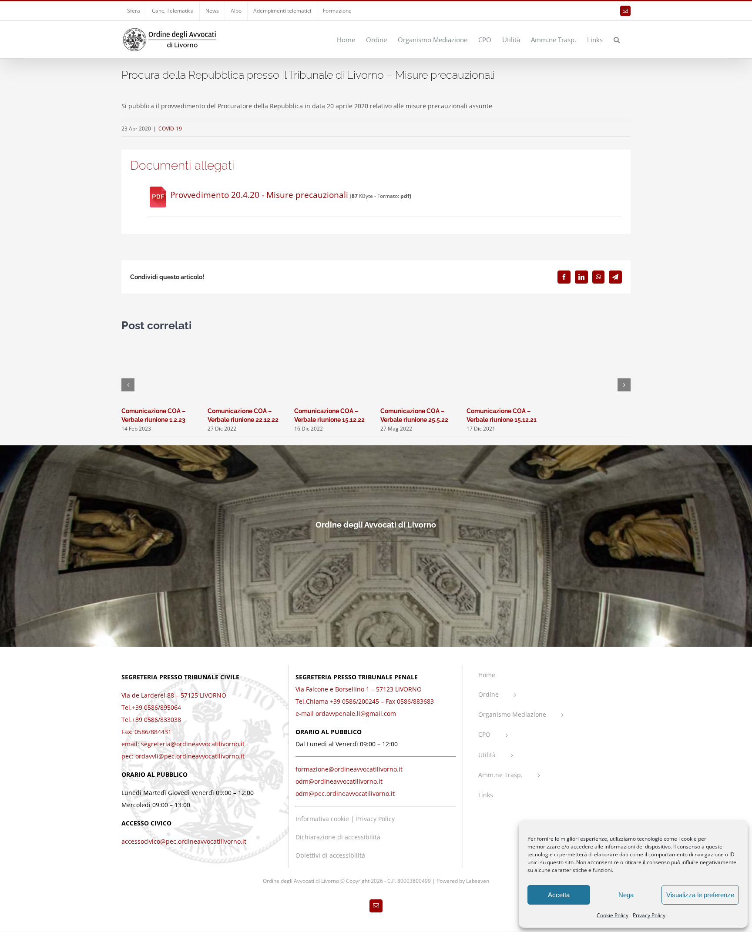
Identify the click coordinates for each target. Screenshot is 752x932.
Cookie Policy (612, 915)
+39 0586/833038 (156, 719)
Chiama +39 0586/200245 (342, 701)
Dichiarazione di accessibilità (337, 837)
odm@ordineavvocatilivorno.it (339, 781)
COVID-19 (170, 128)
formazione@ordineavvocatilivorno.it (349, 769)
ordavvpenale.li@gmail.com (356, 713)
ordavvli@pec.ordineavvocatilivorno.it (190, 756)
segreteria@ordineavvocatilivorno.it (193, 744)
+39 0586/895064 (156, 707)
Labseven (477, 881)
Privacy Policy (649, 915)
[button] (617, 39)
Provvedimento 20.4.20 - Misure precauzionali (259, 194)
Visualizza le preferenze (700, 895)
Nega (626, 895)
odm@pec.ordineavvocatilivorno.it (345, 793)
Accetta (559, 895)
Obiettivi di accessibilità (330, 855)
